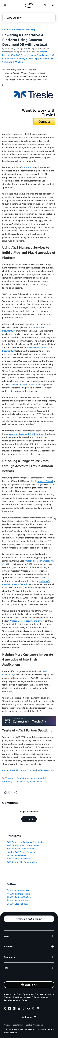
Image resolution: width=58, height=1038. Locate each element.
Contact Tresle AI (10, 770)
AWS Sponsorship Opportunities (22, 862)
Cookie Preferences (34, 1024)
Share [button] (20, 61)
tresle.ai (27, 167)
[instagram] (19, 1008)
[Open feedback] (54, 519)
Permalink (44, 58)
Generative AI (35, 781)
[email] (38, 1008)
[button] (15, 17)
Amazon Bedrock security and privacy (27, 620)
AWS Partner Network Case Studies (23, 845)
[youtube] (28, 1008)
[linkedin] (14, 1008)
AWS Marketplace (45, 770)
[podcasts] (33, 1008)
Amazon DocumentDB (35, 778)
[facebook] (9, 1008)
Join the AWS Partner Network (21, 852)
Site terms (18, 1024)
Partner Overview (28, 770)
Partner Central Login (16, 855)
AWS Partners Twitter (19, 893)
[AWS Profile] (53, 5)
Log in (27, 819)
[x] (5, 1008)
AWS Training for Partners (19, 858)
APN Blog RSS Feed (18, 903)
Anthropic (6, 781)
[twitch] (24, 1008)
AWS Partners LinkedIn (20, 890)
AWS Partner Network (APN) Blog (18, 29)
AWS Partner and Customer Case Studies (25, 842)
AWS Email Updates (19, 900)
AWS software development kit (22, 384)
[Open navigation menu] (4, 5)
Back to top (27, 1017)
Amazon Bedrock (45, 481)
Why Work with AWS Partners (20, 848)
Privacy (7, 1024)
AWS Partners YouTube (20, 897)
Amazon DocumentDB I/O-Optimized (28, 434)
